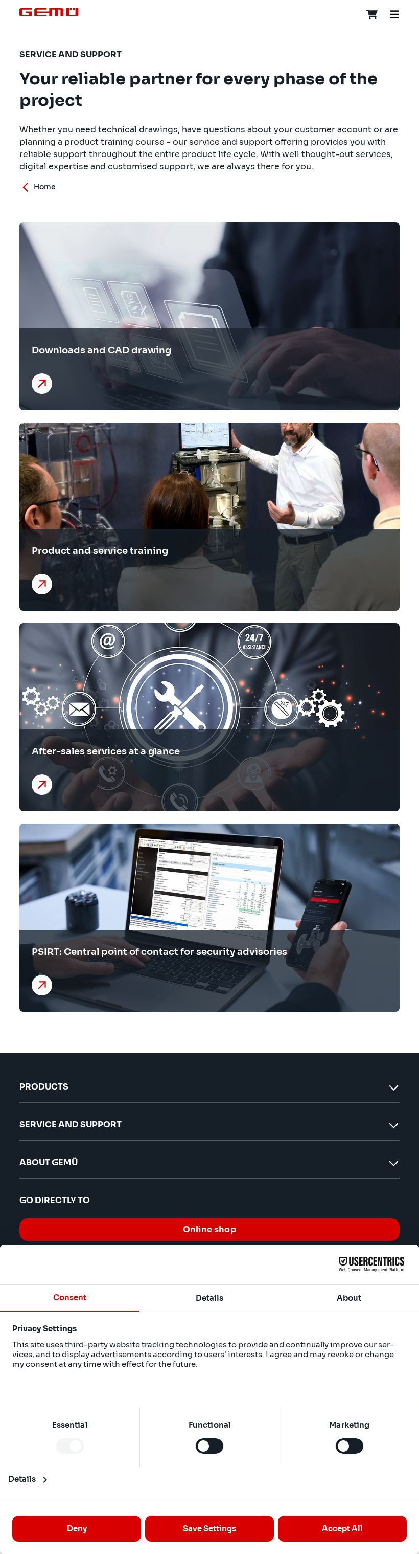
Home (45, 186)
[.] (44, 383)
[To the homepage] (49, 12)
